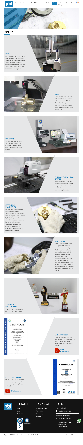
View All (38, 416)
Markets (42, 3)
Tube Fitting (39, 411)
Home (18, 408)
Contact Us (20, 414)
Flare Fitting (39, 414)
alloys (28, 3)
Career (68, 3)
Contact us (73, 4)
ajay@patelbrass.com (65, 418)
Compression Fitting (42, 408)
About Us (19, 411)
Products (48, 3)
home (16, 3)
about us (22, 3)
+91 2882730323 (63, 427)
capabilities (34, 3)
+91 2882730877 (63, 423)
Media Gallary (60, 4)
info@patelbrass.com (65, 411)
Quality (55, 3)
